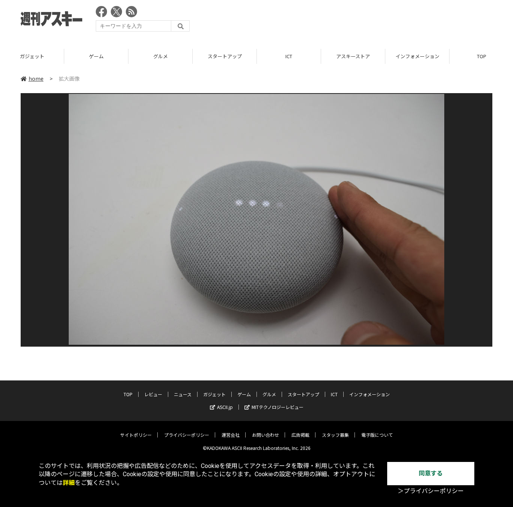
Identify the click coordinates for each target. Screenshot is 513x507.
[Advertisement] (355, 21)
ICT (288, 56)
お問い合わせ (265, 435)
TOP (128, 394)
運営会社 (231, 435)
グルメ (160, 56)
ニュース (183, 394)
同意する (431, 473)
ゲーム (96, 56)
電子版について (377, 435)
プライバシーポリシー (186, 435)
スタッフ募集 (335, 435)
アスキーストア (353, 56)
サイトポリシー (136, 435)
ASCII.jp (225, 407)
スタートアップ (225, 56)
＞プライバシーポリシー (431, 491)
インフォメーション (417, 56)
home (36, 78)
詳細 (69, 482)
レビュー (153, 394)
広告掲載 (300, 435)
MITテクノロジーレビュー (277, 407)
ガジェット (32, 56)
